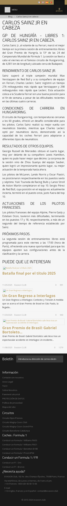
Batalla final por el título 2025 (29, 273)
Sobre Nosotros (9, 390)
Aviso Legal (7, 381)
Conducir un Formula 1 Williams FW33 (19, 440)
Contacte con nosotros (13, 377)
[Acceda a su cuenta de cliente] (34, 2)
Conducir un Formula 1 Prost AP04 (18, 453)
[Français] (39, 2)
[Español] (47, 2)
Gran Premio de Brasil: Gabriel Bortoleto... (29, 330)
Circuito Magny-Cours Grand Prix (17, 426)
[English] (43, 2)
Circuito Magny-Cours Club (14, 422)
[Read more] (4, 277)
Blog (10, 16)
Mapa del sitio (9, 407)
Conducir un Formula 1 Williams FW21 (19, 444)
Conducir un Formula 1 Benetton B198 (20, 448)
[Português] (50, 2)
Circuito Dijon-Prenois (12, 418)
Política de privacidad (12, 402)
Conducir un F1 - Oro (11, 462)
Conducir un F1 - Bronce (13, 466)
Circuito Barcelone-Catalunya (16, 430)
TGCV (4, 386)
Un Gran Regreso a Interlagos (28, 295)
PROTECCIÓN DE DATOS (13, 398)
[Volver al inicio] (3, 16)
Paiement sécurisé (11, 394)
